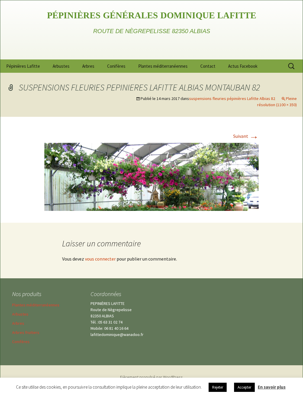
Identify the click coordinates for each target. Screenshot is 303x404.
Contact (207, 66)
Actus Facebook (242, 66)
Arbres (88, 66)
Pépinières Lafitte (23, 66)
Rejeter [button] (217, 387)
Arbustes (61, 66)
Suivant (246, 136)
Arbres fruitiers (25, 332)
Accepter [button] (244, 387)
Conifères (116, 66)
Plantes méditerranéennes (163, 66)
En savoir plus (272, 387)
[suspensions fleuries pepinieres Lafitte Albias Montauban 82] (151, 176)
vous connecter (100, 259)
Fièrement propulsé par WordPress (151, 377)
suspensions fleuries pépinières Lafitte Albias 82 (232, 98)
